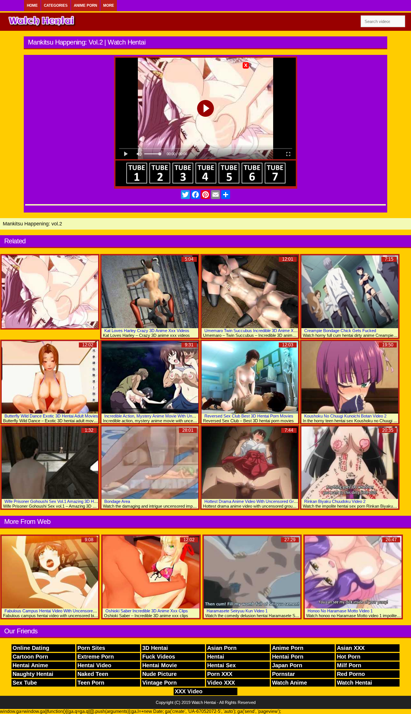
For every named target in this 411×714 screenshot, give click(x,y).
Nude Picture (159, 674)
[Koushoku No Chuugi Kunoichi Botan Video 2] (349, 377)
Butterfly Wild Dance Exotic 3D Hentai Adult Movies (51, 416)
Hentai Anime (30, 665)
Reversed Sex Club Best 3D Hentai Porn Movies (248, 416)
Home (32, 5)
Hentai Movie (159, 665)
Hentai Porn (287, 657)
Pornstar (283, 674)
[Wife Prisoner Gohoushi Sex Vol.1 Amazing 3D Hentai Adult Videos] (50, 462)
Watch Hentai (354, 683)
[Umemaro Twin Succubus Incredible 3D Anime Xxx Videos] (250, 291)
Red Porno (351, 674)
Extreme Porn (95, 657)
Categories (56, 5)
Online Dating (31, 648)
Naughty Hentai (33, 674)
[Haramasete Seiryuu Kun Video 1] (252, 572)
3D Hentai (155, 648)
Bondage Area (117, 501)
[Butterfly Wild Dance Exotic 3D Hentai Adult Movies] (50, 377)
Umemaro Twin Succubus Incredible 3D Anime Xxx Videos (258, 330)
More (108, 5)
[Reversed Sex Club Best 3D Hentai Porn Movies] (250, 377)
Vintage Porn (159, 683)
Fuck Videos (158, 657)
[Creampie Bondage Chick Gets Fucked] (349, 291)
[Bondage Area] (149, 462)
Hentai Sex (221, 665)
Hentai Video (94, 665)
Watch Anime (289, 683)
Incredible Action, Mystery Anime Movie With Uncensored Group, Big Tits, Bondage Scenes (187, 416)
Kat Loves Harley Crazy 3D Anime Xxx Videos (146, 330)
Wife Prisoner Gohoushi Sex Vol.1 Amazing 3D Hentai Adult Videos (65, 501)
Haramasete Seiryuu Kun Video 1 (237, 610)
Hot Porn (348, 657)
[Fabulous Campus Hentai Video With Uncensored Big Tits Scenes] (50, 572)
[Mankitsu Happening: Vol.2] (50, 291)
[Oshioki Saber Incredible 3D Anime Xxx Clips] (151, 572)
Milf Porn (349, 665)
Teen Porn (90, 683)
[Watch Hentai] (42, 22)
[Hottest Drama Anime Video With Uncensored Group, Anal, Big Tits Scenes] (250, 462)
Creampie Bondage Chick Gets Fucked (340, 330)
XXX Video (188, 691)
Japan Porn (287, 665)
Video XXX (221, 683)
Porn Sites (91, 648)
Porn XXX (219, 674)
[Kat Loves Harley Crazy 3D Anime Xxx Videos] (149, 291)
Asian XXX (351, 648)
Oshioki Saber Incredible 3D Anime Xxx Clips (146, 610)
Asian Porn (222, 648)
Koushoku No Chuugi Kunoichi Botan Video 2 (345, 416)
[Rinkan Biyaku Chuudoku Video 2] (349, 462)
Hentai (215, 657)
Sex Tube (25, 683)
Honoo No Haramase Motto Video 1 (340, 610)
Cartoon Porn (30, 657)
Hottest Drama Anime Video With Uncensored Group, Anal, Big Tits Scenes (272, 501)
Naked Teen (92, 674)
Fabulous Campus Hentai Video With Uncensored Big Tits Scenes (64, 610)
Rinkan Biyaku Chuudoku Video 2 (334, 501)
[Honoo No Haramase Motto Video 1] (353, 572)
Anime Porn (85, 5)
